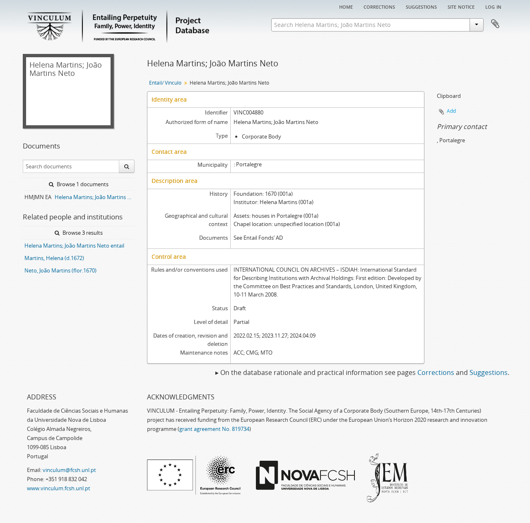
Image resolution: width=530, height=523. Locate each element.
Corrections (379, 6)
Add (451, 110)
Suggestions (421, 6)
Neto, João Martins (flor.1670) (60, 270)
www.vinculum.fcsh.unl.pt (58, 488)
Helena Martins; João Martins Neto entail (74, 245)
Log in (493, 6)
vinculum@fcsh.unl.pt (69, 470)
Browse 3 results (82, 232)
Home (346, 6)
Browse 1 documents (81, 184)
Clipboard (495, 24)
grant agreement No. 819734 (214, 429)
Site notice (461, 6)
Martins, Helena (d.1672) (54, 258)
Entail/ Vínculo (165, 82)
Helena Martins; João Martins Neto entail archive (95, 197)
